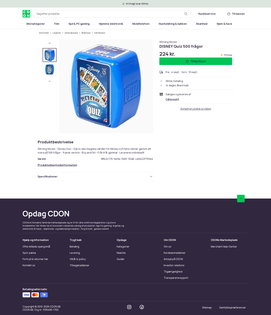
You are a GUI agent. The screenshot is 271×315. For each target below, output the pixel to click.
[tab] (49, 55)
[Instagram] (129, 307)
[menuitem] (36, 24)
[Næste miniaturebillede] (49, 81)
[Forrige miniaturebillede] (49, 43)
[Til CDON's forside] (26, 14)
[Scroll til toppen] (241, 198)
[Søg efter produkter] (186, 14)
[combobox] (112, 14)
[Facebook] (142, 307)
